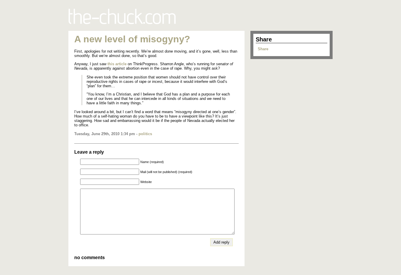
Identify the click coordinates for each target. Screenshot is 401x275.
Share (263, 49)
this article (117, 64)
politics (145, 134)
